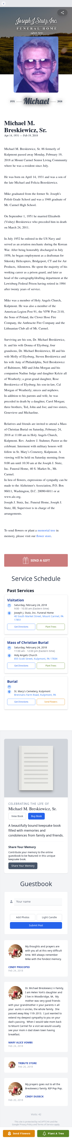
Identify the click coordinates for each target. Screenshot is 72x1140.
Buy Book (36, 816)
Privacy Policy (26, 1124)
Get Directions (21, 626)
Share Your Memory (22, 865)
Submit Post (36, 925)
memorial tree (46, 530)
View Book (17, 816)
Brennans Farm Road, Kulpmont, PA (35, 694)
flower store (43, 536)
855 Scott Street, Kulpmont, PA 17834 (35, 658)
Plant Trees (50, 626)
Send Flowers (50, 701)
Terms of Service (45, 1124)
